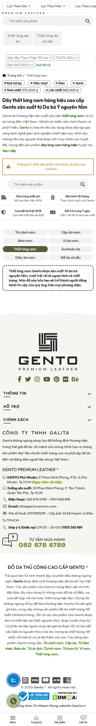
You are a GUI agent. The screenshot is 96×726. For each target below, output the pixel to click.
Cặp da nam (70, 232)
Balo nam (25, 240)
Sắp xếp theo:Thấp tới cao (27, 57)
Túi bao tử (70, 648)
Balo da (20, 648)
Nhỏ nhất (22, 90)
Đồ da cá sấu (71, 257)
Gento (24, 127)
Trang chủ (14, 75)
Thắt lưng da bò (17, 38)
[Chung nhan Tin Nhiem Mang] (48, 705)
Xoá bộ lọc (14, 83)
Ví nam (84, 648)
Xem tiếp (9, 150)
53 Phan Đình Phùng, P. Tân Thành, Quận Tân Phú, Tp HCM (46, 490)
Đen (61, 83)
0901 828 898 (60, 499)
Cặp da (70, 642)
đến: (18, 65)
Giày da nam (25, 257)
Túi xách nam (25, 232)
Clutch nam (52, 648)
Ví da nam (71, 240)
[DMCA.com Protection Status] (64, 695)
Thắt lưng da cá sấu (47, 38)
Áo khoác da (70, 249)
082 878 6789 (36, 499)
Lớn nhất (64, 90)
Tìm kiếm (87, 21)
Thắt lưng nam (25, 249)
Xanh (79, 83)
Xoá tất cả (43, 65)
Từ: (65, 57)
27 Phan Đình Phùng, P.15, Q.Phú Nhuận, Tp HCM (47, 479)
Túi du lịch (34, 648)
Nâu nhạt (40, 83)
